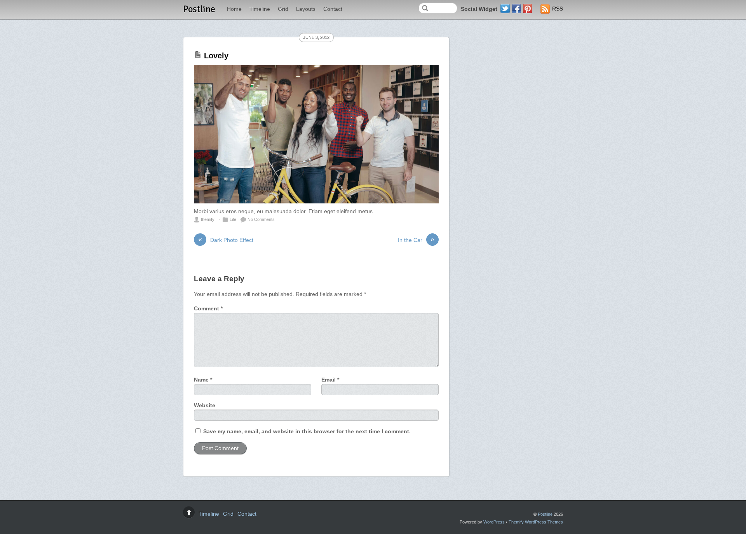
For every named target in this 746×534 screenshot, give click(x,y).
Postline (545, 514)
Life (233, 219)
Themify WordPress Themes (536, 522)
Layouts (305, 9)
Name (203, 380)
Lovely (216, 55)
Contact (332, 9)
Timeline (259, 9)
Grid (283, 9)
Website (204, 405)
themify (207, 219)
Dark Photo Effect (225, 239)
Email (330, 380)
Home (234, 9)
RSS (557, 9)
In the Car (416, 239)
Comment (208, 309)
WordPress (494, 522)
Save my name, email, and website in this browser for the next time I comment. (307, 431)
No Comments (261, 219)
